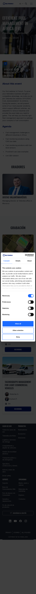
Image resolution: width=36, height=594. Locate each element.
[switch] (31, 302)
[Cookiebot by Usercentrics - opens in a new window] (25, 255)
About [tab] (29, 261)
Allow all (18, 324)
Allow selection (18, 330)
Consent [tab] (7, 261)
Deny (18, 337)
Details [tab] (18, 261)
